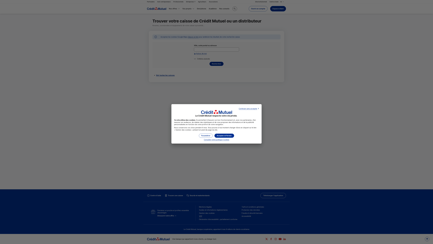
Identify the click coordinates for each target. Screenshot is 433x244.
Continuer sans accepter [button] (248, 109)
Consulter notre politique (216, 140)
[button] (224, 136)
